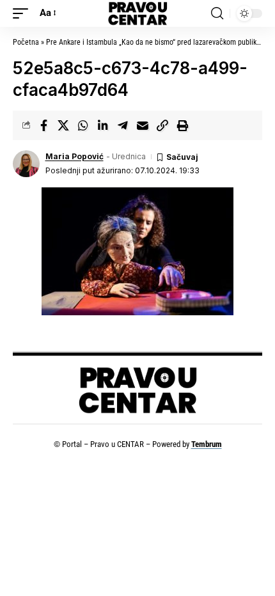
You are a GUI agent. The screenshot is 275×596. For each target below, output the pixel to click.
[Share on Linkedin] (103, 125)
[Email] (143, 125)
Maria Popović (74, 156)
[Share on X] (63, 125)
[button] (24, 13)
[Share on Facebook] (43, 125)
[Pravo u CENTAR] (137, 13)
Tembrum (206, 444)
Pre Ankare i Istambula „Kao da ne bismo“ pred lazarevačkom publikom (156, 42)
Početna (26, 42)
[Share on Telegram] (123, 125)
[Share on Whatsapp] (83, 125)
